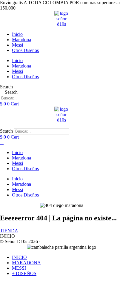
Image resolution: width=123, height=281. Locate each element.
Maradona (21, 39)
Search (6, 86)
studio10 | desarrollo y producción (74, 241)
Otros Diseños (25, 50)
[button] (61, 125)
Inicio (17, 34)
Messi (17, 44)
